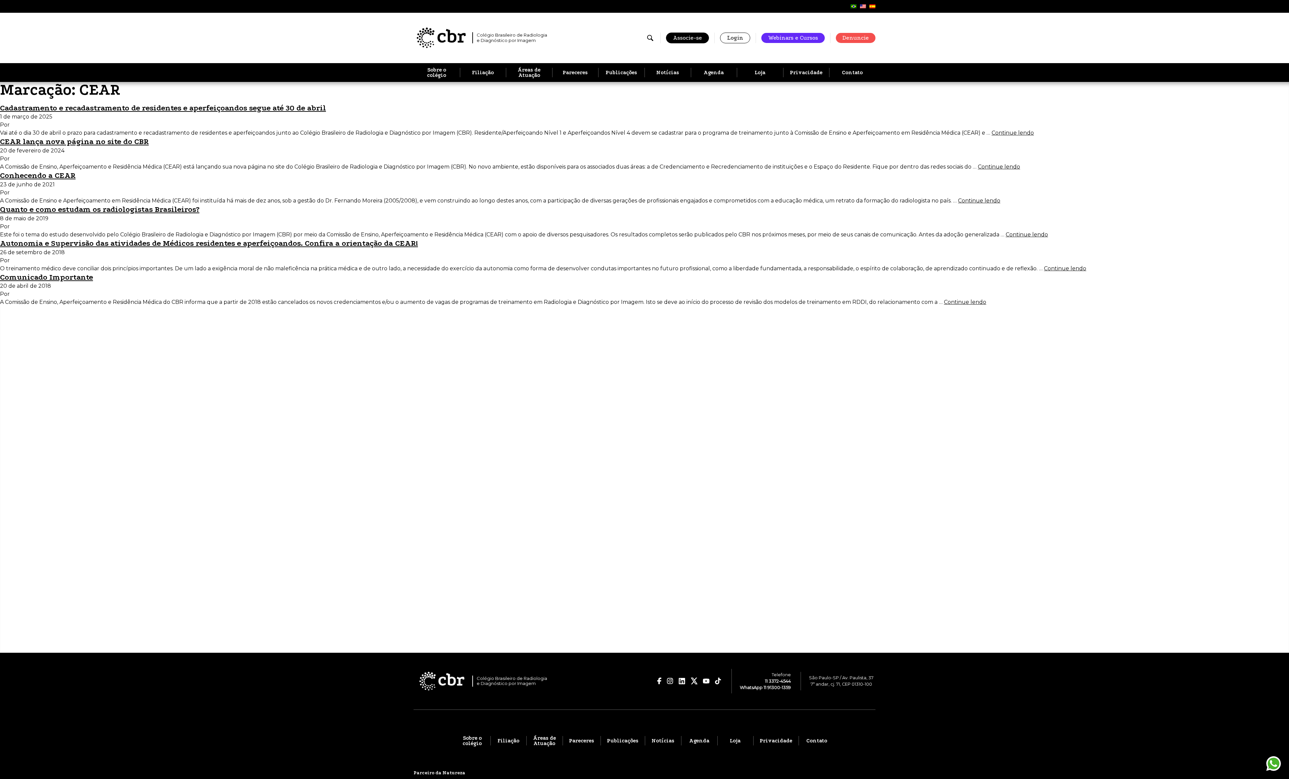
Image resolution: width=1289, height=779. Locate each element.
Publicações (621, 73)
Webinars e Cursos (793, 38)
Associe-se (687, 38)
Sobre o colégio (436, 72)
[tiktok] (718, 681)
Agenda (714, 73)
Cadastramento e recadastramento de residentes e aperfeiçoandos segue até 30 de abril (163, 107)
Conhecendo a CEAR (38, 175)
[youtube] (706, 681)
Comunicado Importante (46, 277)
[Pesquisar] (650, 38)
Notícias (667, 73)
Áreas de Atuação (529, 72)
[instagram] (670, 681)
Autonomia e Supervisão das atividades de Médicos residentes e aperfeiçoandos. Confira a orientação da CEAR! (209, 243)
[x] (694, 681)
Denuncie (856, 38)
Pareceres (575, 73)
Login (735, 38)
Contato (852, 73)
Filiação (483, 73)
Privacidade (806, 73)
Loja (760, 73)
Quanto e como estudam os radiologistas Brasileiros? (99, 209)
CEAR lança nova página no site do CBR (74, 141)
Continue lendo (1013, 133)
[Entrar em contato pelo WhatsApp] (1273, 763)
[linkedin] (682, 681)
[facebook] (659, 681)
